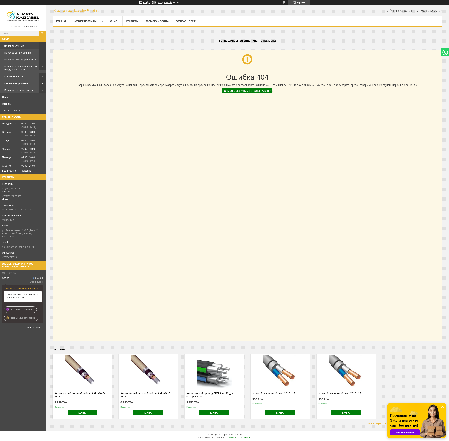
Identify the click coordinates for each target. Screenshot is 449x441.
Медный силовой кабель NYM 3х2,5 (339, 393)
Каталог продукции (13, 45)
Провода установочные (17, 52)
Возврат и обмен (11, 110)
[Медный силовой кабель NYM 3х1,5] (280, 372)
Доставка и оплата (157, 21)
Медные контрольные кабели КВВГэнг (248, 90)
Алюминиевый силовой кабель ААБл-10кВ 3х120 (145, 395)
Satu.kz (239, 434)
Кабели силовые (13, 76)
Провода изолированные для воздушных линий (21, 68)
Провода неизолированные (20, 59)
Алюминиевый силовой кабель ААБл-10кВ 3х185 (80, 395)
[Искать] (42, 33)
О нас (5, 96)
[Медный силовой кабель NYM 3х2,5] (346, 372)
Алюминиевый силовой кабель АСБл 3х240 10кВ (22, 296)
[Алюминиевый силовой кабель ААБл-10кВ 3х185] (82, 372)
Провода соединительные (19, 90)
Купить (82, 412)
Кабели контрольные (16, 83)
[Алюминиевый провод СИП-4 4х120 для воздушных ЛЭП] (214, 372)
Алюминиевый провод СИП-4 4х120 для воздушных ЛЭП (209, 395)
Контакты (132, 21)
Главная (61, 21)
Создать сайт (165, 2)
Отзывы (6, 103)
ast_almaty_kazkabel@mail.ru (18, 246)
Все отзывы (34, 327)
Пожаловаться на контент (239, 437)
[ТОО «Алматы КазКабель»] (23, 16)
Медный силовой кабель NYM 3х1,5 (273, 393)
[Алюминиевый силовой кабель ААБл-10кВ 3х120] (148, 372)
